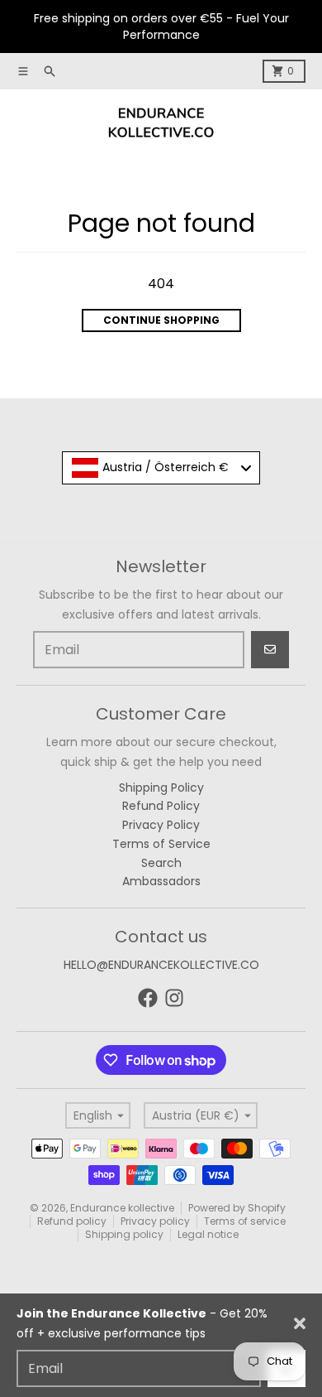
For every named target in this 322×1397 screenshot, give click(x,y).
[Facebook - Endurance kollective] (148, 998)
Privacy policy (155, 1221)
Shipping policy (124, 1234)
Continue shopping (161, 320)
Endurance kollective (122, 1208)
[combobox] (161, 467)
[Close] (299, 1323)
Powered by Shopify (237, 1208)
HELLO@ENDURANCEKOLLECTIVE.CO (161, 964)
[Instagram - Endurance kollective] (174, 998)
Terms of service (245, 1221)
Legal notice (208, 1234)
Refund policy (72, 1221)
